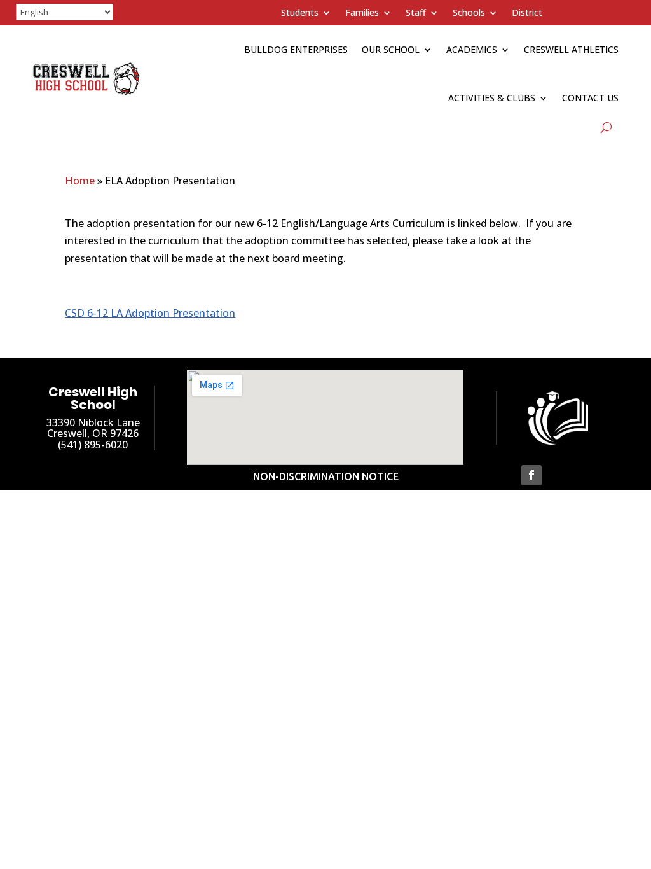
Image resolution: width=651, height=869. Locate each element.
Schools (469, 13)
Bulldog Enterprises (296, 49)
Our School (391, 49)
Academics (471, 49)
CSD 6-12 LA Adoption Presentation (150, 313)
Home (80, 181)
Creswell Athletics (571, 49)
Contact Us (590, 98)
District (527, 13)
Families (362, 13)
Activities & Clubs (491, 98)
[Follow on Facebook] (531, 475)
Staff (416, 13)
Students (300, 13)
